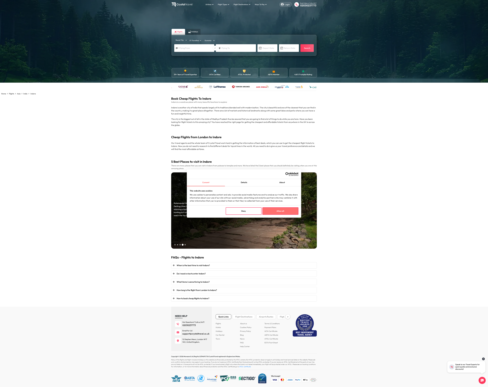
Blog (242, 335)
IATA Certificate (270, 331)
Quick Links (223, 316)
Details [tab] (244, 182)
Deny (243, 211)
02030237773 (308, 5)
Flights (218, 323)
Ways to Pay (260, 4)
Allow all (280, 211)
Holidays (219, 331)
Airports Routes (266, 316)
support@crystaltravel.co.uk (195, 333)
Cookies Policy (245, 327)
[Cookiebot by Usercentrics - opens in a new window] (287, 174)
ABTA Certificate (271, 335)
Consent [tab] (206, 182)
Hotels (218, 327)
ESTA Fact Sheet (271, 342)
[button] (175, 244)
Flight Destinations (241, 4)
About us (243, 323)
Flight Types (222, 4)
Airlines (208, 4)
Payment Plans (270, 327)
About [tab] (282, 182)
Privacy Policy (245, 331)
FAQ (241, 342)
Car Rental (220, 335)
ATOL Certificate (271, 339)
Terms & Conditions (272, 323)
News (242, 339)
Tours (218, 339)
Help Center (245, 346)
